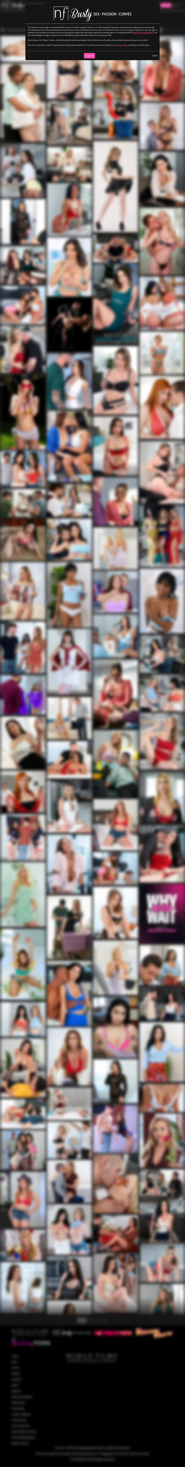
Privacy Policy (121, 45)
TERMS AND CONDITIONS (142, 32)
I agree (89, 55)
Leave (154, 55)
